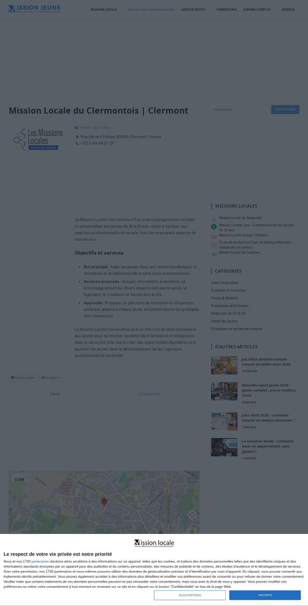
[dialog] (154, 570)
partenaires (40, 561)
